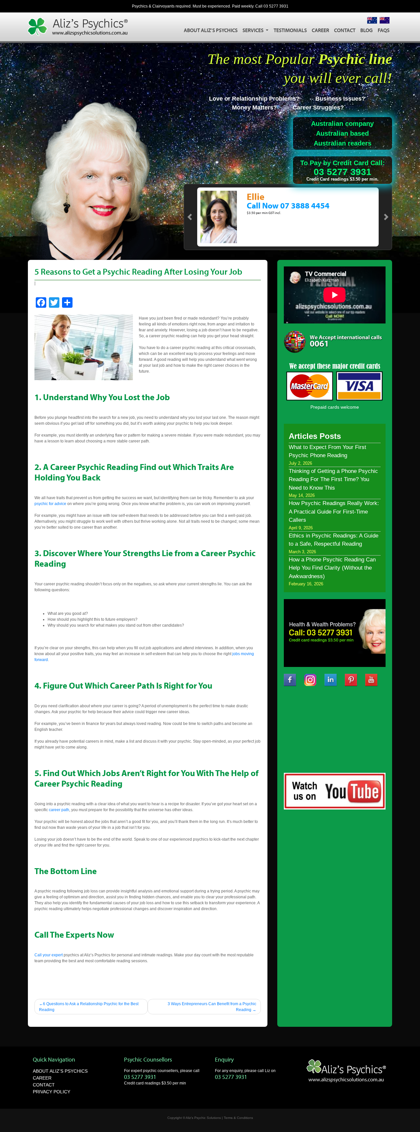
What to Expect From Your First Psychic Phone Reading (327, 451)
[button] (190, 217)
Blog (366, 30)
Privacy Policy (51, 1091)
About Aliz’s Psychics (211, 30)
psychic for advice (50, 503)
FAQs (383, 30)
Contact (344, 30)
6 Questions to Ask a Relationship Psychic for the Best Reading (88, 1007)
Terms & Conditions (238, 1118)
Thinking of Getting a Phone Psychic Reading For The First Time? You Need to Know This (333, 479)
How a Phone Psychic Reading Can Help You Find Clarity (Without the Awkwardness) (332, 567)
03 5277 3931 (275, 6)
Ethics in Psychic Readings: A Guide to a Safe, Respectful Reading (333, 540)
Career (320, 30)
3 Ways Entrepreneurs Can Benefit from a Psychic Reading (212, 1007)
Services (253, 30)
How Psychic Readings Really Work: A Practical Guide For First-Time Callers (334, 511)
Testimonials (290, 30)
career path (59, 810)
